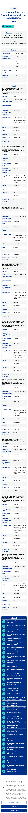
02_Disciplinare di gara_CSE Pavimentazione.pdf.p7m (14, 713)
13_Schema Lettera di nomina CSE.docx (14, 679)
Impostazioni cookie (13, 802)
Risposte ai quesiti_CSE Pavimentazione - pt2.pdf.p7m (15, 717)
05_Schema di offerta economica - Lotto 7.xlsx (16, 757)
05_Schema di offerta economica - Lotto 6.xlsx (16, 752)
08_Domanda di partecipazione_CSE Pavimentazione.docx (12, 703)
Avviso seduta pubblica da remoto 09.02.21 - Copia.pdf (16, 665)
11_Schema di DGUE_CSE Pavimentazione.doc (13, 689)
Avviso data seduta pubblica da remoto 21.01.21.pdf (15, 670)
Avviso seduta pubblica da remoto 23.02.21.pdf (16, 661)
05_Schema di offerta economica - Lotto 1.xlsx (16, 735)
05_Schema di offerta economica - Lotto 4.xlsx (16, 743)
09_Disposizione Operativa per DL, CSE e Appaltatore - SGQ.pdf (16, 698)
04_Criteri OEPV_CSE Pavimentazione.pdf (12, 730)
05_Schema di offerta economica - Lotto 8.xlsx (16, 761)
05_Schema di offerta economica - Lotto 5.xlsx (16, 748)
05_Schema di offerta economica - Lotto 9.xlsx (16, 766)
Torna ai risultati (9, 26)
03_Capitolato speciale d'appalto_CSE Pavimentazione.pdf (16, 721)
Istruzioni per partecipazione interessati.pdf (14, 639)
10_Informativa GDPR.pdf (13, 694)
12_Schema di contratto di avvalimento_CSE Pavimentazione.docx (14, 684)
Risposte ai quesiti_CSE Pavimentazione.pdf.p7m (13, 674)
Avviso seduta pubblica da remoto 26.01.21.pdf (16, 630)
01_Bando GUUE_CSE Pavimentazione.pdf (12, 726)
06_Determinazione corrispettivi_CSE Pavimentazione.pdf (12, 771)
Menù (14, 21)
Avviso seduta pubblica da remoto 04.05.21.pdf (16, 656)
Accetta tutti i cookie (14, 810)
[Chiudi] (26, 778)
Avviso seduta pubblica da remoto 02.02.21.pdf (16, 634)
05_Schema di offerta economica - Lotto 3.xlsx (16, 739)
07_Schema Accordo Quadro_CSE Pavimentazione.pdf (16, 708)
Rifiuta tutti (14, 806)
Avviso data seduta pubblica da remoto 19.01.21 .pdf (15, 648)
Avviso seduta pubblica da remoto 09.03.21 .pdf (16, 652)
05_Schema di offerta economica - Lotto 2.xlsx (16, 621)
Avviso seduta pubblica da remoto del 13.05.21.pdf (16, 626)
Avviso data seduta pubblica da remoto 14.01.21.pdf (15, 643)
